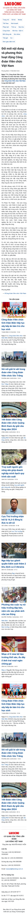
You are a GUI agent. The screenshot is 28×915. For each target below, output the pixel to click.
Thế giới (5, 38)
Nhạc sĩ (3, 670)
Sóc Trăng (4, 384)
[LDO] (14, 310)
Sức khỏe (17, 34)
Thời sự (13, 27)
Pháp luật (6, 27)
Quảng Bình (5, 438)
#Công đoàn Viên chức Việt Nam (15, 293)
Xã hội (13, 20)
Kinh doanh (14, 23)
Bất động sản (7, 34)
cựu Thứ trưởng (16, 531)
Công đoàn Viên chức (16, 336)
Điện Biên (4, 338)
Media (20, 20)
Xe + (11, 38)
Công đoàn (6, 31)
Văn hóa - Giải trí (17, 31)
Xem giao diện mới (9, 42)
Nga (13, 573)
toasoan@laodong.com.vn (14, 869)
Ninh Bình (4, 621)
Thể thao (6, 23)
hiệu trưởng (5, 627)
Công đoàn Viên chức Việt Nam (15, 81)
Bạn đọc (21, 27)
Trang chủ (6, 20)
